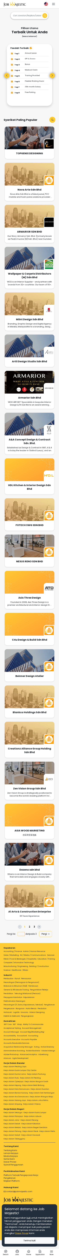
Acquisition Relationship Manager (18, 1047)
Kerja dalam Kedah (12, 1123)
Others (25, 970)
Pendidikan (8, 993)
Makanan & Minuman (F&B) (15, 986)
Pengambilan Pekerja (39, 989)
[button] (53, 4)
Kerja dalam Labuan (32, 1116)
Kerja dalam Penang (29, 1120)
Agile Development (20, 1058)
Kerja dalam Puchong (36, 1074)
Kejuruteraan (28, 997)
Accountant (22, 1035)
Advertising (43, 1054)
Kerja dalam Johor (11, 1120)
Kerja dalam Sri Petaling (30, 1078)
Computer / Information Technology (19, 962)
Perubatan (42, 1008)
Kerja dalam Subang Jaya (15, 1100)
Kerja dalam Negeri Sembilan (34, 1127)
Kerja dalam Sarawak (30, 1135)
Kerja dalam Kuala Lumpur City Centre (20, 1070)
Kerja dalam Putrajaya (13, 1116)
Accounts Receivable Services (16, 1043)
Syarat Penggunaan (13, 1164)
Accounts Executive (12, 1039)
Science (7, 970)
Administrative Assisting (14, 1050)
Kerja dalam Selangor (13, 1112)
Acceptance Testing (12, 1028)
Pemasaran (26, 978)
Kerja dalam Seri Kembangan (41, 1093)
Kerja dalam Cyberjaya (13, 1081)
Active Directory (47, 1047)
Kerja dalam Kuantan (40, 1089)
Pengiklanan (49, 1004)
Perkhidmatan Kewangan (14, 1001)
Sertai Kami (9, 1159)
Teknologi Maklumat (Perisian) (27, 993)
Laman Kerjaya (11, 1153)
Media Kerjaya (11, 1156)
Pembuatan (8, 978)
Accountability (10, 1035)
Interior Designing (37, 1012)
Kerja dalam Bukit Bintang (33, 1085)
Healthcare (16, 970)
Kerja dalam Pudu (11, 1078)
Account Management (31, 1028)
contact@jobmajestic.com (19, 1191)
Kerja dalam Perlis (47, 1131)
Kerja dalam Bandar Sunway (16, 1093)
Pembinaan (33, 986)
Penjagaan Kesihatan (13, 997)
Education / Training (46, 959)
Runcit (17, 978)
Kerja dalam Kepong (12, 1085)
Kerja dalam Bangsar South (36, 1081)
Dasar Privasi (10, 1162)
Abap (19, 1024)
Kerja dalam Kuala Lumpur (35, 1112)
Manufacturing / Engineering (16, 966)
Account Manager (11, 1032)
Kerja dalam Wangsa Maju (41, 1096)
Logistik (16, 1012)
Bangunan (20, 1008)
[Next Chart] (52, 75)
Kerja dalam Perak (30, 1131)
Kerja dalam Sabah (12, 1135)
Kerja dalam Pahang (12, 1131)
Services (50, 955)
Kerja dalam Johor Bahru (37, 1100)
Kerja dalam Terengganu (14, 1139)
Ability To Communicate (33, 1024)
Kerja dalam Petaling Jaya (15, 1066)
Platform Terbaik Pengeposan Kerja (21, 1175)
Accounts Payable (29, 1039)
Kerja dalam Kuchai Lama (15, 1074)
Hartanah (8, 1012)
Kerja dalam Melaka (12, 1127)
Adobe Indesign (48, 1050)
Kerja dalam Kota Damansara (16, 1089)
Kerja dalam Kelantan (30, 1123)
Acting (36, 1047)
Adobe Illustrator (33, 1050)
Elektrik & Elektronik (12, 1016)
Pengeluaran (9, 1008)
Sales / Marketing (11, 955)
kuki (29, 1217)
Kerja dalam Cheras (32, 1104)
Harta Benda (31, 1008)
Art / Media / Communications (33, 955)
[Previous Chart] (6, 75)
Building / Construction (39, 966)
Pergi (44, 933)
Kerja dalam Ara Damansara (16, 1096)
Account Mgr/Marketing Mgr (32, 1032)
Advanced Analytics (28, 1054)
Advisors (7, 1058)
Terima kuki (29, 1240)
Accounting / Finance (13, 951)
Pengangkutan (27, 1016)
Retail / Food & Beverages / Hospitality (20, 959)
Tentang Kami (10, 1150)
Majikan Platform (12, 1181)
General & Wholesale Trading (16, 989)
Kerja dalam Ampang (13, 1104)
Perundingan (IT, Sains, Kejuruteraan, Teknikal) (23, 1004)
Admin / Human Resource (34, 951)
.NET (14, 1024)
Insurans (24, 1012)
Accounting (33, 1035)
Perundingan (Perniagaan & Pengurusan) (21, 982)
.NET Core (7, 1024)
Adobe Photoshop (11, 1054)
